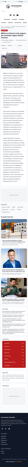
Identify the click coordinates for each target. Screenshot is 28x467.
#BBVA (13, 207)
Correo (2, 453)
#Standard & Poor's (6, 212)
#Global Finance (5, 209)
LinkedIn (20, 45)
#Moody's (13, 209)
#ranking (19, 209)
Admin (2, 451)
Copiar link (4, 48)
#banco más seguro (6, 207)
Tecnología (14, 19)
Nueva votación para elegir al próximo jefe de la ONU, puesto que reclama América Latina (13, 312)
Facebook (10, 45)
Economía (3, 22)
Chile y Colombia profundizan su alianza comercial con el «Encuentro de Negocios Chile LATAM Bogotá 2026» (13, 320)
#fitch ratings (20, 207)
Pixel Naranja (18, 461)
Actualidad (21, 19)
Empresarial (7, 19)
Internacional (18, 22)
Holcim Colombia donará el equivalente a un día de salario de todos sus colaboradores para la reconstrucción (13, 325)
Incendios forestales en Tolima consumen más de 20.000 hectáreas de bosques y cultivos (13, 315)
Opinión (25, 22)
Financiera (10, 22)
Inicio (2, 26)
